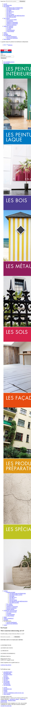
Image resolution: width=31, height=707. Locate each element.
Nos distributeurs (7, 35)
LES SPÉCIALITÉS (11, 17)
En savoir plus (8, 705)
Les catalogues (9, 27)
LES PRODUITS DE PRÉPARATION (15, 15)
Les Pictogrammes (10, 30)
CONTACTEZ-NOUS (6, 665)
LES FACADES (10, 14)
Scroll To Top (4, 701)
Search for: (3, 1)
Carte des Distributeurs (11, 36)
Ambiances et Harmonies (12, 22)
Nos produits (6, 6)
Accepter (3, 705)
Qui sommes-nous (7, 5)
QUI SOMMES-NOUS (8, 62)
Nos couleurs (9, 604)
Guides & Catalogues (8, 26)
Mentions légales (12, 700)
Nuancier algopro (10, 609)
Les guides (8, 28)
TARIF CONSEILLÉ (8, 618)
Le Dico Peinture (10, 31)
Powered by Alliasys (14, 699)
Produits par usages (10, 592)
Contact (5, 625)
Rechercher (22, 1)
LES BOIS (8, 10)
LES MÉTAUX (10, 11)
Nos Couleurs (6, 18)
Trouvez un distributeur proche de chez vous (13, 692)
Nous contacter (6, 39)
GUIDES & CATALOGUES (10, 610)
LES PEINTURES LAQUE (12, 9)
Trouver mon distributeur (12, 38)
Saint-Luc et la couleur (11, 19)
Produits (5, 690)
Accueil (5, 4)
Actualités (5, 34)
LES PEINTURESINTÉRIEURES (7, 672)
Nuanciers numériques (11, 24)
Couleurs (5, 591)
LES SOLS (9, 13)
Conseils (5, 691)
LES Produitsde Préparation (6, 683)
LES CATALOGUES (11, 611)
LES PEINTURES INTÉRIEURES (14, 7)
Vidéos (5, 32)
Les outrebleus (9, 21)
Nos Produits (6, 63)
